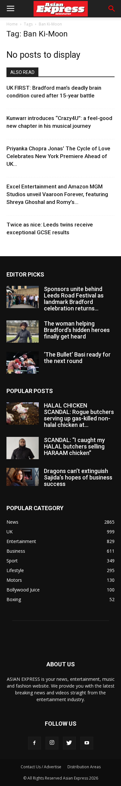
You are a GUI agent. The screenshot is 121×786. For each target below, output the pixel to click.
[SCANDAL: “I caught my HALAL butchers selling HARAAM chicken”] (22, 448)
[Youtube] (86, 743)
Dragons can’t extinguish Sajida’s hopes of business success (78, 477)
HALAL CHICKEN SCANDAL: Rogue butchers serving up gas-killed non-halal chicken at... (79, 415)
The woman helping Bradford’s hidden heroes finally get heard (77, 330)
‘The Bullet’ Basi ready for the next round (77, 357)
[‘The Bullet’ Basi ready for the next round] (22, 362)
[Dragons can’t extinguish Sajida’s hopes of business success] (22, 477)
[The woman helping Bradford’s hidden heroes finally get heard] (22, 331)
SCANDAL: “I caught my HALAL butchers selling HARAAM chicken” (74, 446)
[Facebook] (34, 743)
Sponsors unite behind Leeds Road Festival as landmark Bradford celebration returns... (74, 299)
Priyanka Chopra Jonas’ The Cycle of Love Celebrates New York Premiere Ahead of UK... (58, 156)
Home (12, 24)
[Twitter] (69, 743)
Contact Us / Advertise (41, 767)
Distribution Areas (84, 767)
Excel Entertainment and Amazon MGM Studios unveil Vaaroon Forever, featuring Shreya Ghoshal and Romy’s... (57, 194)
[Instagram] (51, 743)
